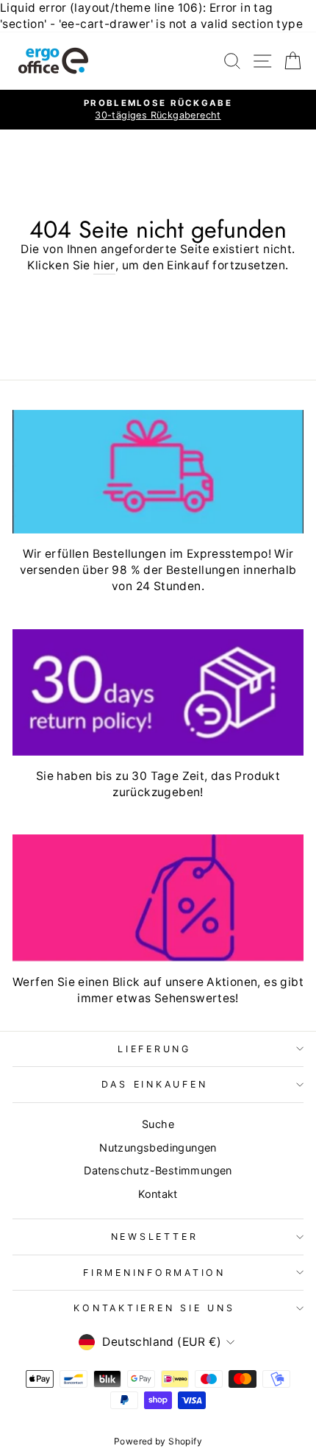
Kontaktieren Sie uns (153, 1307)
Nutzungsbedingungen (157, 1147)
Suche (158, 1124)
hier (104, 265)
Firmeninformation (154, 1272)
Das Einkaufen (154, 1084)
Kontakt (158, 1194)
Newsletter (154, 1236)
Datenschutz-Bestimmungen (157, 1170)
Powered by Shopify (158, 1441)
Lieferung (154, 1048)
